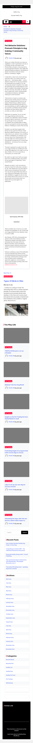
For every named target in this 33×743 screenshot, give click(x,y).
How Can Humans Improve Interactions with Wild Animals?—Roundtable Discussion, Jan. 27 (16, 561)
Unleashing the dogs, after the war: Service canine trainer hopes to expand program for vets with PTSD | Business (16, 519)
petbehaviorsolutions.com (11, 264)
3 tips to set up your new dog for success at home (15, 485)
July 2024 (8, 583)
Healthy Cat (9, 667)
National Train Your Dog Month (14, 385)
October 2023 (9, 614)
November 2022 (10, 649)
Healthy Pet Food (10, 675)
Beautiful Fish (9, 663)
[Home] (6, 21)
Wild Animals (9, 683)
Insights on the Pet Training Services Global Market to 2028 (16, 418)
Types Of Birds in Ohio (13, 281)
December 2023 (10, 606)
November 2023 (10, 610)
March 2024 (9, 594)
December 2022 (10, 645)
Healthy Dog (16, 12)
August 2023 (9, 622)
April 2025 (8, 579)
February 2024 (10, 598)
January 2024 (9, 602)
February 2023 (10, 637)
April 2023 (8, 629)
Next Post (7, 273)
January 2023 (9, 641)
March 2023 (9, 633)
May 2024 (8, 586)
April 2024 (8, 590)
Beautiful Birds (8, 276)
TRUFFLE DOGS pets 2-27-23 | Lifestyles (14, 352)
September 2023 (10, 618)
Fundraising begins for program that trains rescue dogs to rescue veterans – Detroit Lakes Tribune (16, 452)
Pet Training (8, 41)
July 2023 (8, 625)
